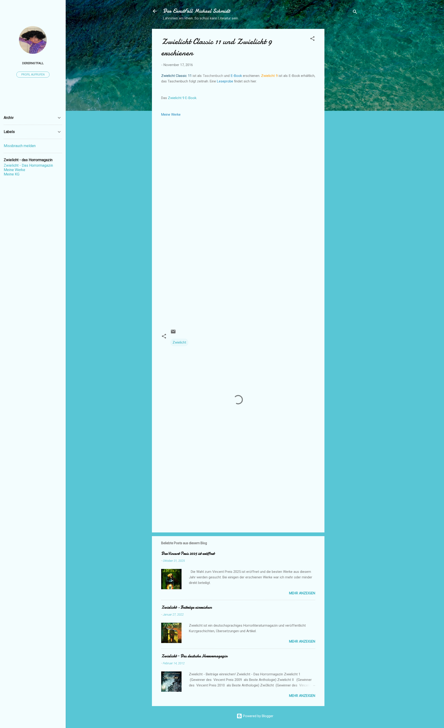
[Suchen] (355, 13)
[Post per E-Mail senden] (173, 333)
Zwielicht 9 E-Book (182, 98)
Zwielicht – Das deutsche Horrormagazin (194, 656)
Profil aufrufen (33, 74)
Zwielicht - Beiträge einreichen (186, 607)
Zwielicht (179, 342)
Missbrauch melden (20, 146)
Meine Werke (14, 170)
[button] (312, 39)
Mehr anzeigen (302, 593)
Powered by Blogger (257, 716)
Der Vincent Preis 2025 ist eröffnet (188, 553)
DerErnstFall (33, 63)
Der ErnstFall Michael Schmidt (196, 11)
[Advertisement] (343, 98)
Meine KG (11, 174)
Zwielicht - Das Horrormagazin (28, 165)
